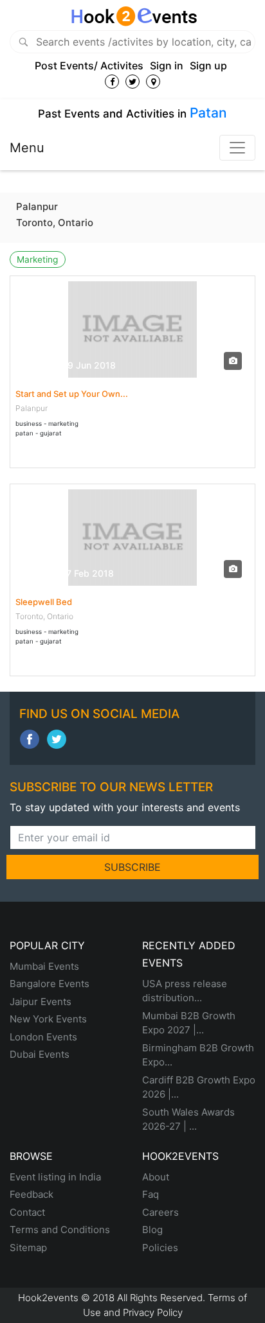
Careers (160, 1212)
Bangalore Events (49, 983)
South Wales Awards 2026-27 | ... (188, 1119)
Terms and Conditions (60, 1229)
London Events (43, 1037)
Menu (27, 147)
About (155, 1177)
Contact (27, 1212)
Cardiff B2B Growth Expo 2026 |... (198, 1087)
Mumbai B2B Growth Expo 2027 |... (188, 1023)
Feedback (31, 1194)
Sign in (166, 65)
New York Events (48, 1019)
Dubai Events (39, 1054)
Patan (208, 113)
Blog (152, 1229)
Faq (150, 1194)
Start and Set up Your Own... (71, 394)
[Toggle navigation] (237, 148)
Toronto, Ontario (54, 222)
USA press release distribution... (184, 990)
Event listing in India (55, 1177)
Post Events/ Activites (89, 65)
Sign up (208, 65)
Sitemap (28, 1247)
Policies (160, 1247)
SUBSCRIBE (132, 867)
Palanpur (37, 206)
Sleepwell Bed (43, 602)
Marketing (37, 259)
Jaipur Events (40, 1001)
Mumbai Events (44, 966)
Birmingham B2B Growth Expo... (198, 1055)
